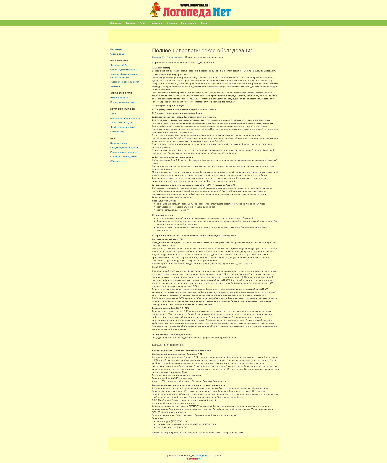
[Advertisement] (193, 36)
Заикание (130, 22)
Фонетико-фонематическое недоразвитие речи (124, 76)
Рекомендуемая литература (124, 151)
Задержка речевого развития (124, 81)
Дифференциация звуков (122, 126)
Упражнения (156, 22)
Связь (204, 22)
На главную (116, 49)
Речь (142, 22)
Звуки (113, 113)
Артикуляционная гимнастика (125, 117)
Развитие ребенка (119, 97)
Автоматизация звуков (121, 122)
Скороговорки (117, 131)
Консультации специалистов (124, 147)
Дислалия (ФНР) (118, 65)
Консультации (189, 22)
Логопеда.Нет (159, 56)
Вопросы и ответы (119, 142)
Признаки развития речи (122, 102)
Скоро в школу (117, 53)
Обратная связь (118, 160)
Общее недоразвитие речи (123, 69)
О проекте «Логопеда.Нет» (123, 156)
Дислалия (115, 22)
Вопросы (172, 22)
